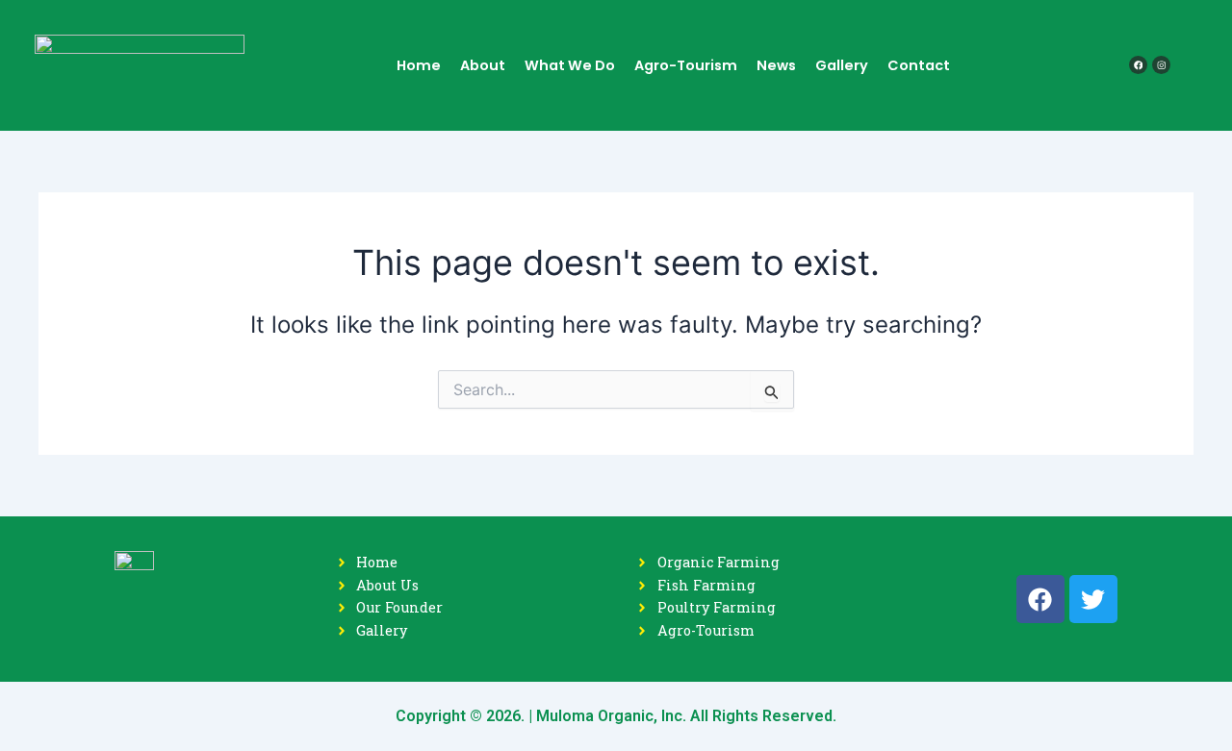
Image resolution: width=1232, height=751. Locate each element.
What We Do (570, 65)
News (776, 65)
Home (419, 65)
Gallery (841, 65)
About (482, 65)
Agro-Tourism (685, 65)
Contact (918, 65)
